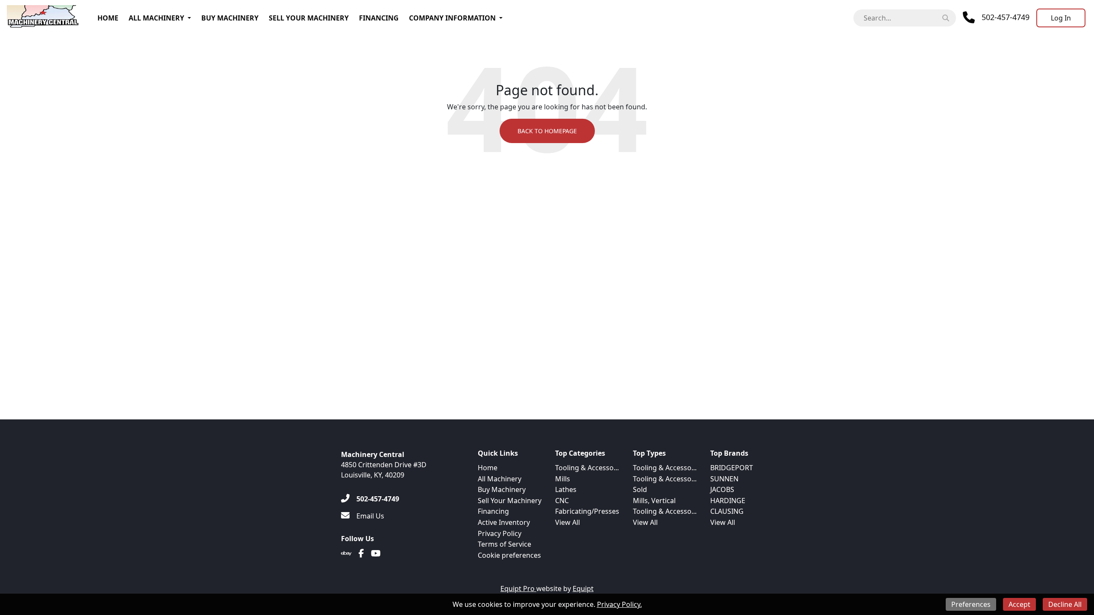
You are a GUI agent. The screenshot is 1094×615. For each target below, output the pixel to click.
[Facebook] (361, 553)
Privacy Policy (499, 533)
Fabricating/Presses (587, 511)
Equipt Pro (518, 588)
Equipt (583, 588)
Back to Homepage (547, 131)
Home (107, 18)
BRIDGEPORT (731, 467)
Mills (562, 478)
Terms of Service (504, 544)
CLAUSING (727, 511)
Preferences (971, 604)
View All (567, 522)
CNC (562, 500)
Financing (379, 18)
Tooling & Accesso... (587, 467)
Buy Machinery (230, 18)
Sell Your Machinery (309, 18)
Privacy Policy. (619, 604)
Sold (640, 489)
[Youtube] (376, 553)
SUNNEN (724, 478)
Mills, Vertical (654, 500)
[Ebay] (346, 553)
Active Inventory (504, 522)
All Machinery (156, 18)
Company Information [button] (452, 18)
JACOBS (722, 489)
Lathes (565, 489)
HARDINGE (727, 500)
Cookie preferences (509, 555)
